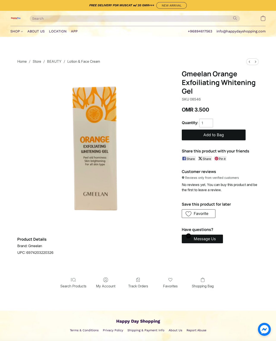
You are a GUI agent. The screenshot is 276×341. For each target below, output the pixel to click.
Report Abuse (196, 330)
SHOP (15, 31)
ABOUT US (36, 31)
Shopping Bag (203, 286)
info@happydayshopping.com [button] (241, 31)
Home (22, 61)
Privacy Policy (113, 330)
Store (37, 61)
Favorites (170, 286)
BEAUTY (54, 61)
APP (74, 31)
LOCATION (58, 31)
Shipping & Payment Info (145, 330)
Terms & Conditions (84, 330)
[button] (171, 5)
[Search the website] (235, 18)
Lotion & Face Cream (83, 61)
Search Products (73, 286)
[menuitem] (249, 62)
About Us (175, 330)
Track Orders (138, 286)
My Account (105, 286)
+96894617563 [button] (200, 31)
